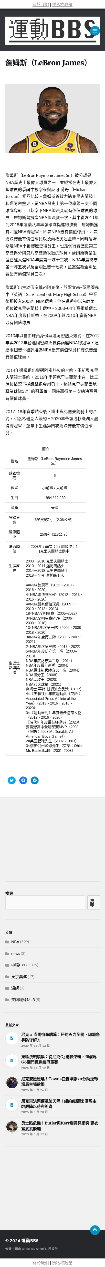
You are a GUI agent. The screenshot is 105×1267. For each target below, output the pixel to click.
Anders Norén (35, 1249)
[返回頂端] (95, 1230)
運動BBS (30, 1240)
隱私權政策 (62, 4)
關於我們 (40, 4)
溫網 (15, 988)
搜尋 (9, 893)
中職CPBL (20, 964)
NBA (15, 941)
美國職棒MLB (23, 999)
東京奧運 (19, 976)
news (15, 953)
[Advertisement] (42, 1186)
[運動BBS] (52, 31)
